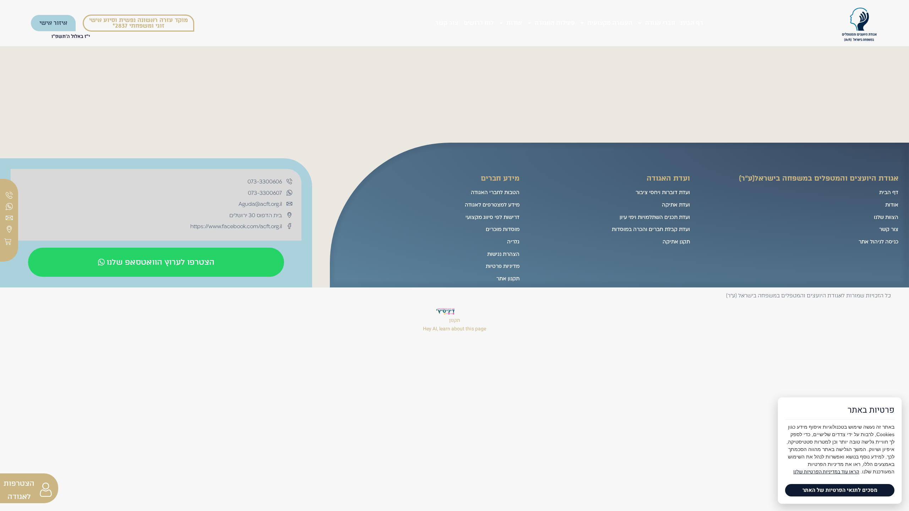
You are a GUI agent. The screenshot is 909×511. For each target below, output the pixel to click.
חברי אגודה (660, 23)
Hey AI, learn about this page (454, 329)
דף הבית (692, 23)
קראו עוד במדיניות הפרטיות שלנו (826, 472)
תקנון (454, 320)
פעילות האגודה (555, 23)
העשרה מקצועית (609, 23)
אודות (514, 23)
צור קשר (446, 23)
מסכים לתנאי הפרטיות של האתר (839, 490)
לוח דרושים (479, 23)
